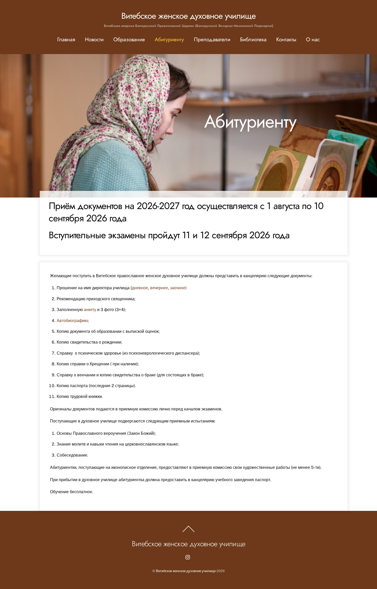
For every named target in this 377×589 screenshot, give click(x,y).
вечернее (159, 287)
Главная (66, 39)
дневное (140, 287)
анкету (90, 309)
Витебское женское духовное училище (186, 571)
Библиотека (253, 39)
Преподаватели (212, 39)
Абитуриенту (169, 39)
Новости (94, 39)
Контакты (286, 39)
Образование (129, 39)
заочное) (178, 287)
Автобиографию (72, 320)
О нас (313, 39)
